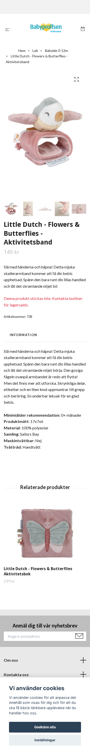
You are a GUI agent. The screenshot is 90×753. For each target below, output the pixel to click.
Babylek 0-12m (56, 50)
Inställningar (45, 740)
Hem (22, 50)
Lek (35, 50)
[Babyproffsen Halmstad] (46, 29)
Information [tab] (23, 335)
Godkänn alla (45, 727)
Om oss (11, 660)
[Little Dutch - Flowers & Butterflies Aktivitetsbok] (45, 533)
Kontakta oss (16, 674)
